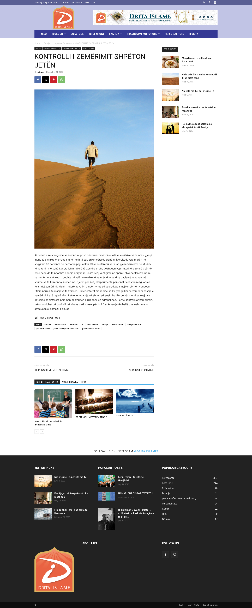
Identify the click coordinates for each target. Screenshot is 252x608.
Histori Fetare (88, 48)
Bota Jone (77, 33)
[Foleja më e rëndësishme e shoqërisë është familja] (170, 128)
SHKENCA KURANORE (141, 370)
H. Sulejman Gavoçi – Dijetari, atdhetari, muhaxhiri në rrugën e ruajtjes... (136, 513)
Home (37, 43)
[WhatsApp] (61, 79)
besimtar (74, 324)
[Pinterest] (53, 79)
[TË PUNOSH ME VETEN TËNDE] (94, 401)
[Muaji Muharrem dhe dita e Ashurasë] (170, 62)
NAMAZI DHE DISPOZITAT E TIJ (135, 493)
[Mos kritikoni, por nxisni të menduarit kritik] (53, 403)
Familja (114, 33)
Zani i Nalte (77, 2)
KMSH (66, 2)
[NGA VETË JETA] (135, 401)
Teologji (57, 33)
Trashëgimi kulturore (142, 33)
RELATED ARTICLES (47, 382)
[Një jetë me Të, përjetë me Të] (170, 95)
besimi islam (60, 324)
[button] (204, 2)
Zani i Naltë (193, 604)
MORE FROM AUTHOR (74, 382)
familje (104, 324)
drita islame (92, 324)
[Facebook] (209, 2)
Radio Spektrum (210, 604)
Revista (193, 33)
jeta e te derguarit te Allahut (66, 328)
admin (41, 72)
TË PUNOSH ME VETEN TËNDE (51, 370)
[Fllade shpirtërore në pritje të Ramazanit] (43, 514)
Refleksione (96, 33)
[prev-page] (36, 431)
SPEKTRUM (90, 2)
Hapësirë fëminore (63, 43)
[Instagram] (215, 2)
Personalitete (174, 33)
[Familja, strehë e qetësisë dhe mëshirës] (170, 112)
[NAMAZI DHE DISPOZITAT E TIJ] (106, 496)
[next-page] (42, 431)
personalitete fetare (91, 328)
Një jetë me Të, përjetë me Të (198, 91)
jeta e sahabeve (43, 328)
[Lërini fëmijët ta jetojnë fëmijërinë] (106, 481)
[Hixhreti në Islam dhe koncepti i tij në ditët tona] (170, 79)
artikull (47, 324)
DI (82, 324)
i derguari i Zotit (134, 324)
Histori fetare (117, 324)
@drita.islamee (146, 451)
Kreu (43, 33)
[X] (45, 79)
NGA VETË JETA (124, 415)
